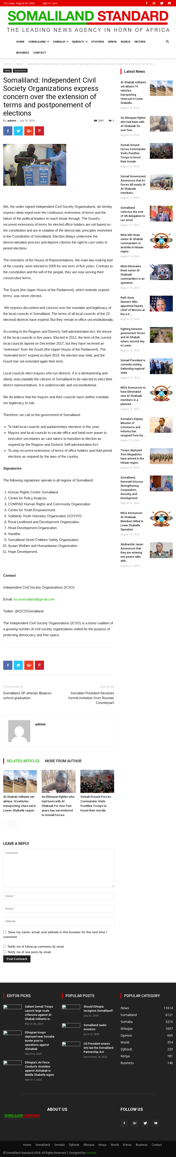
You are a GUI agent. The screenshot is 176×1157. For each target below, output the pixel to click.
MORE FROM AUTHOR (63, 761)
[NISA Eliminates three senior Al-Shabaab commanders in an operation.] (161, 272)
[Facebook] (146, 3)
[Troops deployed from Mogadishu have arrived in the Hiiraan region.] (161, 456)
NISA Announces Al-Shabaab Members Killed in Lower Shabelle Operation (132, 521)
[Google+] (154, 3)
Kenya (112, 41)
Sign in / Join (50, 3)
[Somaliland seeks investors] (71, 1029)
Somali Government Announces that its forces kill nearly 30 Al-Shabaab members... (133, 185)
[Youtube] (169, 3)
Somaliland (37, 41)
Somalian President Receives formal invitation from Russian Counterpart (91, 698)
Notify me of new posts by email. (30, 952)
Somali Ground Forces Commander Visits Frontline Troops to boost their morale (133, 153)
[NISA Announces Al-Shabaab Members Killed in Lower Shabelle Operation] (161, 519)
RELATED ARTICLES (23, 761)
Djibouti (78, 41)
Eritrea (140, 41)
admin (11, 120)
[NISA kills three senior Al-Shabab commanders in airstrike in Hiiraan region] (161, 241)
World (125, 41)
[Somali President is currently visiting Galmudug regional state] (161, 366)
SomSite (91, 1153)
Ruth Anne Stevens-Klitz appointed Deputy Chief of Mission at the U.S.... (133, 306)
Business (22, 52)
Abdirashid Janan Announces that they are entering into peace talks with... (132, 552)
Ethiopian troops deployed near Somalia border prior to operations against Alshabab (39, 1041)
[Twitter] (161, 3)
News (19, 64)
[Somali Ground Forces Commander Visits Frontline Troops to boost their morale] (97, 781)
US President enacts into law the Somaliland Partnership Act (98, 1048)
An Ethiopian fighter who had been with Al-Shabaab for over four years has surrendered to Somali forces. (58, 806)
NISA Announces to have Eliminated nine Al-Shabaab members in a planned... (133, 396)
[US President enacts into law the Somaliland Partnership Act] (71, 1048)
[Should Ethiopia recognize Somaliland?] (71, 1011)
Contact (39, 52)
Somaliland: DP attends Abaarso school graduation (27, 695)
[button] (167, 42)
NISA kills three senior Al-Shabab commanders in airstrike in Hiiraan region (132, 243)
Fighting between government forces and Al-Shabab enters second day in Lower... (133, 337)
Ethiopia (97, 41)
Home (20, 41)
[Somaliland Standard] (88, 21)
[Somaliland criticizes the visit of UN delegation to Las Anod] (161, 214)
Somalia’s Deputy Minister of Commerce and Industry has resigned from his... (133, 427)
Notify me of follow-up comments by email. (36, 946)
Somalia (59, 41)
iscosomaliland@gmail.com (34, 599)
